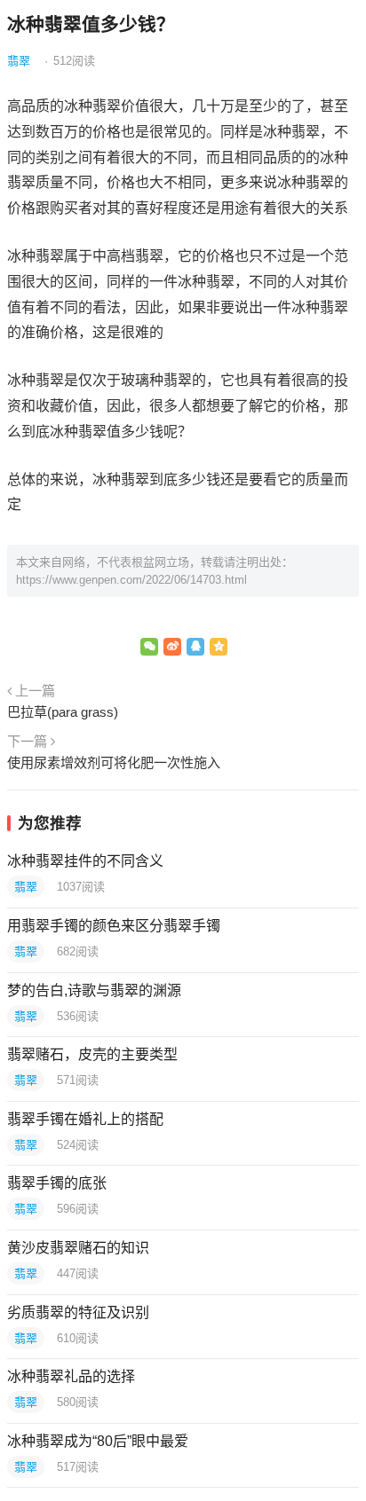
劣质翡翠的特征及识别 (78, 1312)
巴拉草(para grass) (62, 711)
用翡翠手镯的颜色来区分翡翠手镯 (113, 925)
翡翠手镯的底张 (57, 1183)
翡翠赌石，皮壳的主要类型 (92, 1054)
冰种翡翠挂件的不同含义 (85, 860)
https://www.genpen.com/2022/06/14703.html (131, 579)
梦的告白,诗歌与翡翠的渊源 (94, 990)
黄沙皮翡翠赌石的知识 (78, 1247)
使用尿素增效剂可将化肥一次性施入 (113, 762)
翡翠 (18, 61)
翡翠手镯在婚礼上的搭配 (85, 1119)
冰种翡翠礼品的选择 (71, 1376)
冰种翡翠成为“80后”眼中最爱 (97, 1441)
